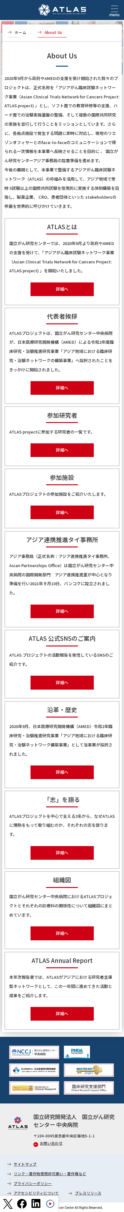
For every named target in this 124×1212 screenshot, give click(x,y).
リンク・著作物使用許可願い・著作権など (50, 1173)
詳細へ (62, 289)
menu (114, 14)
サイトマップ (25, 1164)
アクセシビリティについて (36, 1192)
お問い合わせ (51, 1143)
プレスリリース (88, 1192)
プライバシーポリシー (33, 1183)
